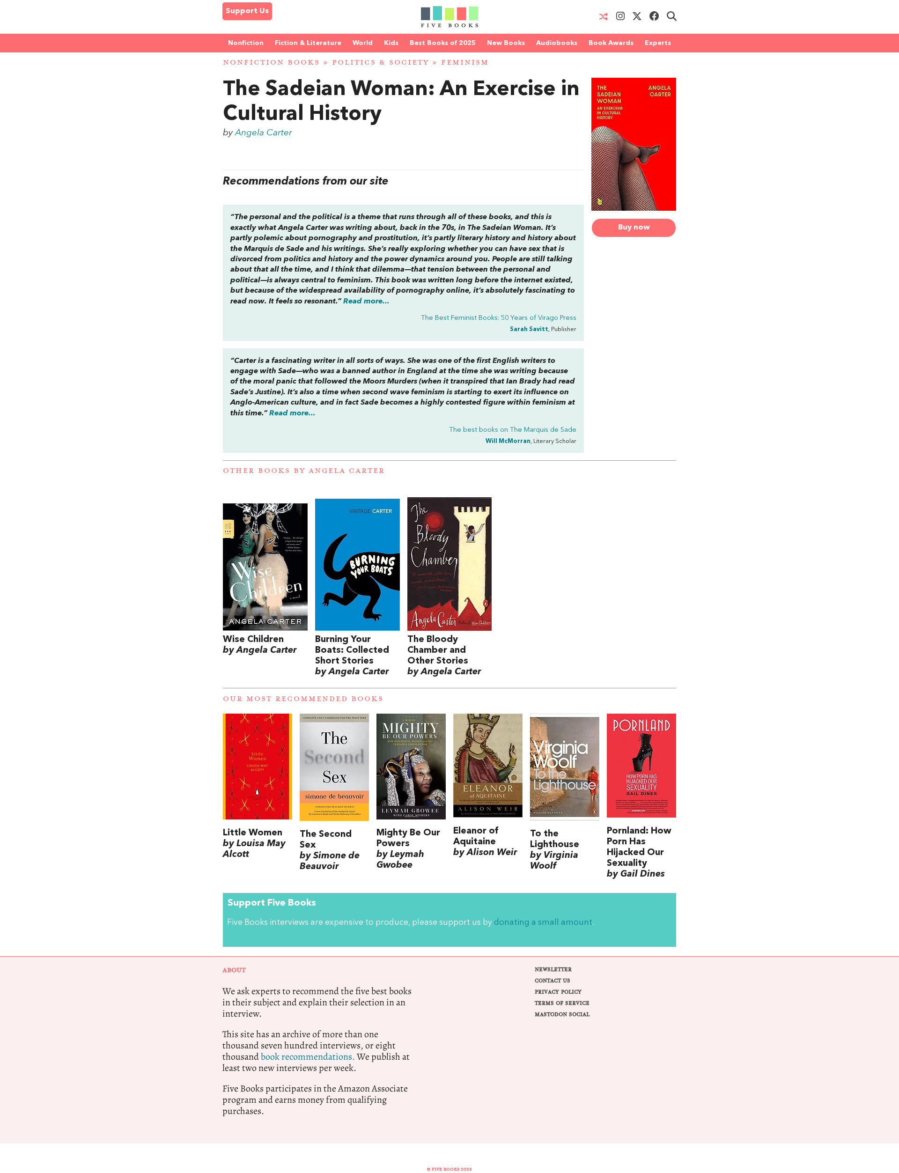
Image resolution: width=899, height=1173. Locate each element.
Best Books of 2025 (443, 43)
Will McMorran (508, 441)
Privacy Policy (558, 992)
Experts (658, 43)
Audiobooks (556, 43)
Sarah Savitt (529, 329)
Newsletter (553, 969)
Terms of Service (562, 1003)
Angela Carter (263, 133)
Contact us (552, 980)
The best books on (512, 430)
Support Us (247, 11)
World (363, 43)
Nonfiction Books (271, 62)
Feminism (465, 62)
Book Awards (611, 43)
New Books (506, 43)
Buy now (634, 227)
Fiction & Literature (308, 43)
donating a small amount (543, 923)
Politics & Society (380, 62)
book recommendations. (308, 1056)
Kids (391, 43)
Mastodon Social (562, 1014)
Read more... (366, 301)
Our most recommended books (303, 699)
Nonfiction (246, 43)
